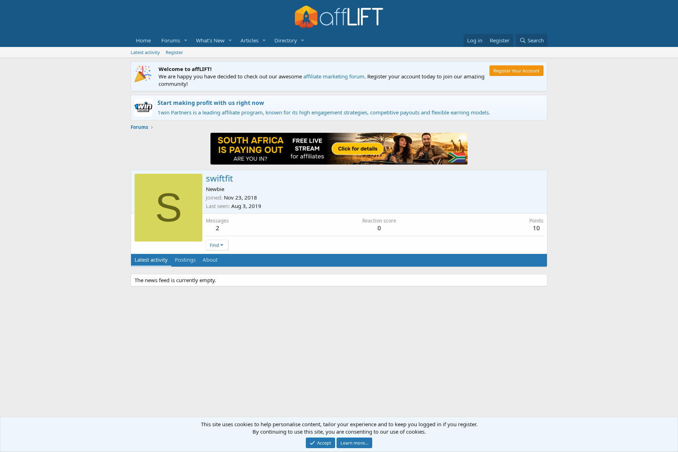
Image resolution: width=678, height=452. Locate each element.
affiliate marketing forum (333, 76)
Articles (249, 40)
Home (143, 40)
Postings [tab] (185, 259)
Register (174, 52)
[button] (186, 40)
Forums (170, 40)
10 (536, 228)
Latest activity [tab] (151, 259)
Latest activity (145, 52)
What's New (210, 40)
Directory (285, 40)
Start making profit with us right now (210, 103)
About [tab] (210, 259)
